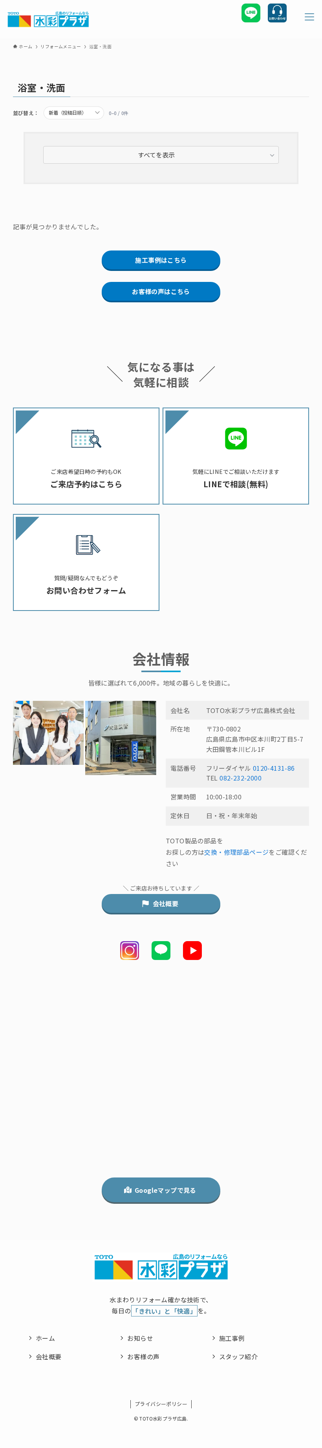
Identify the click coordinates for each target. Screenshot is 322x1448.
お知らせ (140, 1338)
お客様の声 (143, 1356)
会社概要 (49, 1356)
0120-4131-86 (274, 768)
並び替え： (26, 113)
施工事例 (232, 1338)
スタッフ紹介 (238, 1356)
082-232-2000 (241, 778)
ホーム (45, 1338)
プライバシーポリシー (161, 1404)
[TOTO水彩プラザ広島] (48, 19)
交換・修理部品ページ (236, 852)
